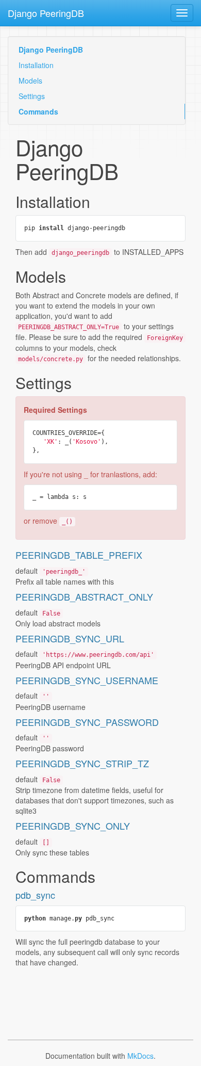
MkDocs (140, 1056)
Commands (38, 111)
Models (30, 80)
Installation (36, 65)
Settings (32, 96)
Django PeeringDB (46, 13)
